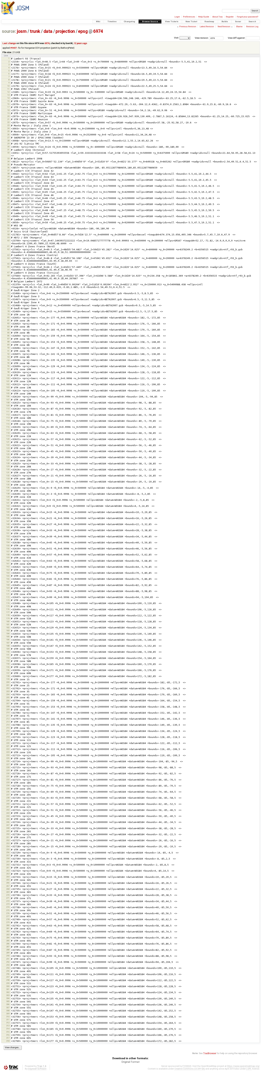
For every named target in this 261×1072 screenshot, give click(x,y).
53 (8, 219)
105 (7, 393)
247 (7, 825)
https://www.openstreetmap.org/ (243, 1066)
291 (7, 959)
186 (7, 639)
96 (8, 366)
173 (7, 600)
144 (7, 512)
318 (7, 1041)
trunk (35, 31)
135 (7, 484)
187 (7, 643)
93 (8, 357)
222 (7, 749)
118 (7, 433)
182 (7, 627)
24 (8, 128)
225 (7, 758)
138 (7, 493)
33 (8, 158)
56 (8, 228)
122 (7, 445)
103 (7, 387)
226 (7, 761)
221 (7, 746)
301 (7, 989)
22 (8, 122)
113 (7, 417)
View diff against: (237, 38)
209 (7, 709)
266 (7, 883)
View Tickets (171, 21)
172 (7, 597)
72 (8, 293)
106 (7, 396)
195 (7, 667)
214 (7, 725)
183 (7, 630)
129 (7, 466)
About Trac (217, 17)
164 (7, 573)
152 (7, 536)
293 (7, 965)
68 (8, 275)
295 (7, 971)
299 (7, 983)
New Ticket (191, 21)
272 (7, 901)
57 (8, 231)
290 (7, 955)
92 (8, 354)
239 (7, 801)
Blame (239, 26)
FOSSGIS (187, 1066)
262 (7, 870)
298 (7, 980)
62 (8, 249)
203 (7, 691)
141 (7, 503)
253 (7, 843)
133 (7, 478)
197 (7, 673)
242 (7, 810)
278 (7, 919)
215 (7, 728)
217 (7, 734)
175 (7, 606)
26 (8, 134)
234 (7, 785)
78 (8, 311)
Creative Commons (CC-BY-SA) (189, 1068)
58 (8, 234)
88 (8, 341)
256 (7, 852)
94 (8, 360)
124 (7, 451)
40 (8, 179)
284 (7, 937)
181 (7, 624)
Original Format (130, 1061)
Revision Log (252, 26)
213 (7, 722)
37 (8, 170)
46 (8, 198)
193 (7, 661)
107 (7, 399)
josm (21, 31)
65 (8, 264)
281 (7, 928)
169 (7, 588)
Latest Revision (207, 26)
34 (8, 161)
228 (7, 767)
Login (177, 17)
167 (7, 582)
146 (7, 518)
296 (7, 974)
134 (7, 481)
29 (8, 143)
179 (7, 618)
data (48, 31)
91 (8, 351)
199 (7, 679)
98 (8, 372)
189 (7, 649)
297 (7, 977)
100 (7, 378)
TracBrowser (209, 1053)
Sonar (238, 21)
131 (7, 472)
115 (7, 424)
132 (7, 475)
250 (7, 834)
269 (7, 892)
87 (8, 338)
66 (8, 267)
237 (7, 794)
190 (7, 652)
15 (8, 101)
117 (7, 430)
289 (7, 952)
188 (7, 646)
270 (7, 895)
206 (7, 700)
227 (7, 764)
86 (8, 335)
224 (7, 755)
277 (7, 916)
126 (7, 457)
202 (7, 688)
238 (7, 798)
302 (7, 992)
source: (9, 31)
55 (8, 225)
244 (7, 816)
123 (7, 448)
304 (7, 998)
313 (7, 1025)
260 (7, 864)
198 (7, 676)
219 (7, 740)
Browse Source (150, 21)
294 (7, 968)
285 (7, 940)
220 (7, 743)
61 (8, 246)
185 (7, 636)
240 (7, 804)
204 (7, 694)
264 (7, 876)
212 (7, 719)
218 (7, 737)
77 (8, 308)
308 (7, 1010)
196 (7, 670)
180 (7, 621)
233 (7, 782)
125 (7, 454)
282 (7, 931)
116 (7, 427)
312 (7, 1022)
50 (8, 210)
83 (8, 326)
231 (7, 776)
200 (7, 682)
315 (7, 1032)
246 (7, 822)
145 (7, 515)
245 (7, 819)
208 (7, 706)
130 (7, 469)
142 (7, 506)
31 (8, 149)
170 (7, 591)
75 (8, 302)
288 (7, 949)
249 (7, 831)
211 (7, 715)
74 (8, 299)
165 (7, 576)
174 (7, 603)
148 (7, 524)
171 (7, 594)
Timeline (111, 21)
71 (8, 290)
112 (7, 414)
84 (8, 329)
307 (7, 1007)
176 (7, 609)
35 (8, 164)
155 (7, 545)
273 (7, 904)
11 (8, 89)
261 (7, 867)
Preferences (189, 17)
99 (8, 375)
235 (7, 788)
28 (8, 140)
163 (7, 570)
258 (7, 858)
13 (8, 95)
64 (8, 258)
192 (7, 658)
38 (8, 173)
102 (7, 384)
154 (7, 542)
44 (8, 192)
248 (7, 828)
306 (7, 1004)
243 (7, 813)
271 (7, 898)
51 (8, 213)
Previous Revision (187, 26)
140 (7, 500)
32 (8, 152)
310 (7, 1016)
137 (7, 490)
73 (8, 296)
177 (7, 612)
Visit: (176, 37)
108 (7, 402)
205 (7, 697)
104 (7, 390)
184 (7, 633)
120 (7, 439)
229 (7, 770)
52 (8, 216)
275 (7, 910)
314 (7, 1028)
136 (7, 487)
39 (8, 176)
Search (252, 21)
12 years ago (80, 43)
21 (8, 119)
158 (7, 554)
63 (8, 255)
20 (8, 116)
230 (7, 773)
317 (7, 1038)
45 (8, 195)
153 (7, 539)
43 (8, 189)
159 (7, 557)
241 (7, 807)
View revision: (202, 38)
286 (7, 943)
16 (8, 104)
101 (7, 381)
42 (8, 186)
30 (8, 146)
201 (7, 685)
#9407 (13, 48)
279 (7, 922)
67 (8, 272)
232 (7, 779)
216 (7, 731)
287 (7, 946)
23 (8, 125)
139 (7, 497)
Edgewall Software (37, 1068)
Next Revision (224, 26)
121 (7, 442)
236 (7, 791)
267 (7, 886)
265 (7, 880)
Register (230, 17)
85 (8, 332)
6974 (98, 31)
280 (7, 925)
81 (8, 320)
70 (8, 284)
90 (8, 348)
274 (7, 907)
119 (7, 436)
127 (7, 460)
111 (7, 411)
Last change (9, 43)
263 (7, 873)
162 (7, 566)
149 (7, 527)
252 (7, 840)
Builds (225, 21)
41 (8, 183)
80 (8, 317)
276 (7, 913)
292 (7, 962)
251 (7, 837)
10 (8, 86)
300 (7, 986)
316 (7, 1035)
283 (7, 934)
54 (8, 222)
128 (7, 463)
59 (8, 237)
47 (8, 201)
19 (8, 113)
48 (8, 204)
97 (8, 369)
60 (8, 240)
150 (7, 530)
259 (7, 861)
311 (7, 1019)
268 (7, 889)
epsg (83, 31)
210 (7, 712)
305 (7, 1001)
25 (8, 131)
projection (65, 31)
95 (8, 363)
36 (8, 167)
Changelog (129, 21)
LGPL (249, 1068)
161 (7, 563)
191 (7, 655)
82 (8, 323)
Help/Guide (203, 17)
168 (7, 585)
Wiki (98, 21)
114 (7, 420)
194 (7, 664)
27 (8, 137)
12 (8, 92)
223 (7, 752)
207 (7, 703)
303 (7, 995)
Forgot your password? (247, 17)
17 (8, 107)
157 (7, 551)
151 (7, 533)
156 (7, 548)
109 (7, 405)
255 (7, 849)
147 (7, 521)
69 (8, 281)
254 (7, 846)
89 (8, 344)
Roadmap (209, 21)
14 (8, 98)
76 (8, 305)
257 (7, 855)
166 (7, 579)
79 (8, 314)
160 (7, 560)
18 (8, 110)
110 (7, 408)
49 (8, 207)
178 (7, 615)
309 (7, 1013)
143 (7, 509)
